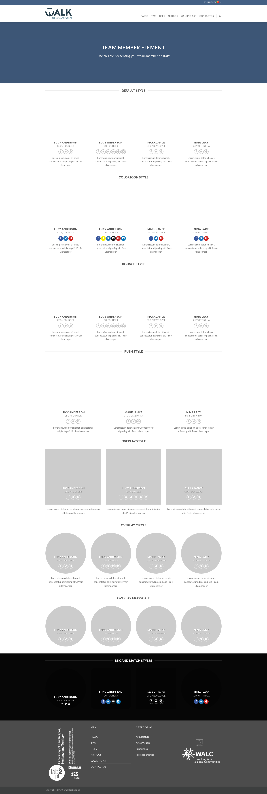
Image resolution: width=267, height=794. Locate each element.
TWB (153, 16)
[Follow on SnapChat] (103, 151)
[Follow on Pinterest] (70, 151)
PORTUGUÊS (210, 2)
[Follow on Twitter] (65, 151)
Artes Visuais (143, 742)
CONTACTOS (206, 16)
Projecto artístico (145, 754)
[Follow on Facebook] (60, 151)
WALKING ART (189, 16)
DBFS (162, 16)
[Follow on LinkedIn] (123, 151)
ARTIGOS (173, 16)
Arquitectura (142, 736)
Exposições (142, 748)
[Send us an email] (113, 151)
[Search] (220, 16)
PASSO (144, 16)
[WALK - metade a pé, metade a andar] (60, 13)
